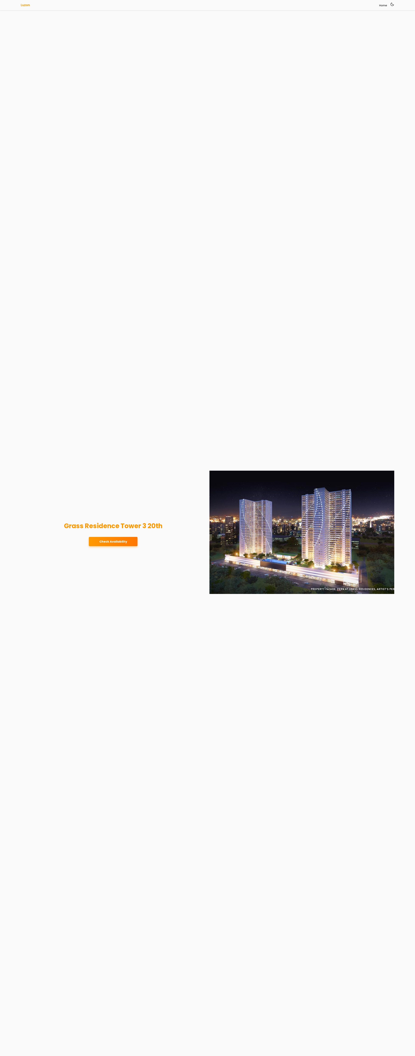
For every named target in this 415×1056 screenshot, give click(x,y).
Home (383, 5)
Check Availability (113, 542)
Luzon (25, 5)
